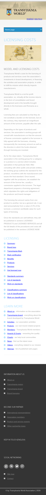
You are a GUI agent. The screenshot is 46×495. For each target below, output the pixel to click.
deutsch (38, 19)
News (9, 341)
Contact (10, 478)
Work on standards (15, 284)
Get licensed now (14, 270)
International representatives (18, 413)
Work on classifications (16, 297)
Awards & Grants (14, 333)
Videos (10, 345)
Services (10, 266)
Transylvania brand (15, 315)
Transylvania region (15, 384)
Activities (10, 322)
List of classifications (15, 294)
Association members (16, 417)
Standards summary (15, 276)
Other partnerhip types (16, 426)
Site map (10, 474)
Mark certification (14, 255)
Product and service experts (18, 422)
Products (10, 263)
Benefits (10, 259)
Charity (10, 337)
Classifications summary (17, 290)
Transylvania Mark (14, 251)
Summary (11, 243)
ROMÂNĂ (30, 19)
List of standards (14, 280)
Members (11, 330)
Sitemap (10, 349)
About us (10, 311)
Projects (10, 326)
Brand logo (11, 247)
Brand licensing (13, 393)
